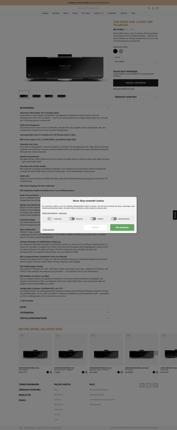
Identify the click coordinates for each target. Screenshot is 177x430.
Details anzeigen (48, 230)
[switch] (50, 218)
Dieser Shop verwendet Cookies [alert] (88, 200)
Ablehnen (95, 227)
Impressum (63, 213)
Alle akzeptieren (122, 227)
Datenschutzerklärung (50, 213)
